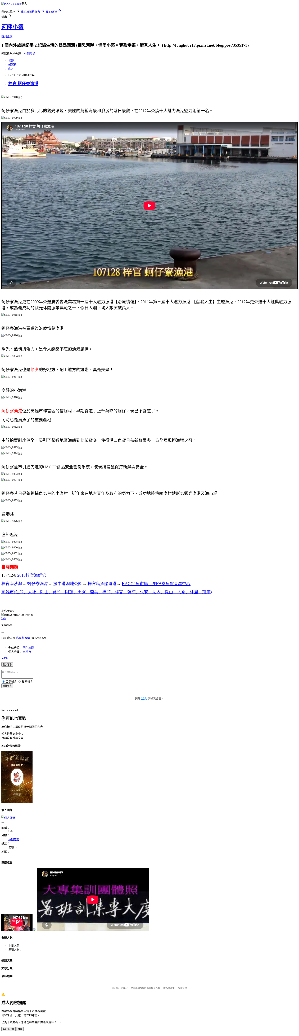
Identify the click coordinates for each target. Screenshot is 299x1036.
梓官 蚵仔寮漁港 (23, 83)
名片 (11, 68)
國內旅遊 (28, 647)
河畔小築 (12, 27)
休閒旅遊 (29, 53)
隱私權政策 (169, 988)
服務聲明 (182, 988)
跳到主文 (6, 36)
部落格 (12, 64)
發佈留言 (7, 685)
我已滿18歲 (8, 1029)
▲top (4, 657)
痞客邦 (20, 637)
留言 (28, 637)
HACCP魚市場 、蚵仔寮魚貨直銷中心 (156, 583)
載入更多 (7, 664)
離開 (20, 1029)
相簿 (11, 60)
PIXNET (124, 988)
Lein (3, 618)
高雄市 (27, 651)
